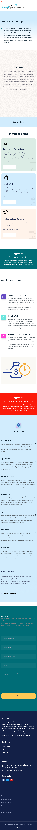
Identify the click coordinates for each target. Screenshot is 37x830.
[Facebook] (3, 780)
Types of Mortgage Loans (14, 149)
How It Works (8, 184)
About (4, 749)
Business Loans (6, 799)
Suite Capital (6, 746)
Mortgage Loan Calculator (14, 219)
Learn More (9, 167)
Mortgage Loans (6, 796)
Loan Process (6, 752)
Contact (5, 755)
